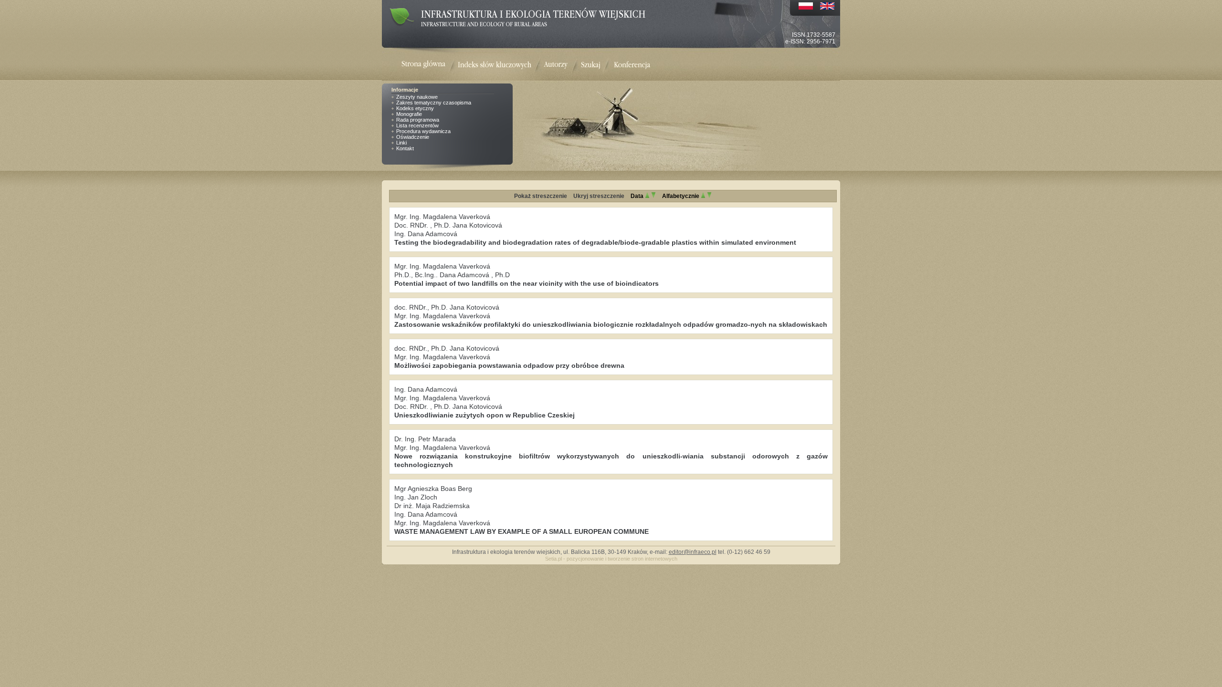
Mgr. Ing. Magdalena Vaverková (442, 216)
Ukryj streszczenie (598, 196)
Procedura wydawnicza (423, 131)
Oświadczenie (412, 137)
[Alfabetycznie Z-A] (709, 196)
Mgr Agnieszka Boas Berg (433, 488)
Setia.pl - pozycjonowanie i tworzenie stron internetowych (611, 559)
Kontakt (405, 148)
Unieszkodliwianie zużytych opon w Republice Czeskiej (484, 415)
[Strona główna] (429, 65)
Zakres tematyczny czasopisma (433, 102)
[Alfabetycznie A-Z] (703, 196)
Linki (401, 143)
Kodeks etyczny (415, 108)
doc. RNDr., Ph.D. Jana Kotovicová (446, 307)
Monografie (409, 114)
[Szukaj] (591, 65)
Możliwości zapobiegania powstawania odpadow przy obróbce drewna (509, 365)
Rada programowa (417, 120)
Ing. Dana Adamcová (425, 234)
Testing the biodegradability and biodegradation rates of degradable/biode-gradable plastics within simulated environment (595, 242)
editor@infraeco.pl (692, 552)
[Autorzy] (555, 65)
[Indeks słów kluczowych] (494, 65)
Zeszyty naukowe (417, 97)
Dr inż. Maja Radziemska (432, 506)
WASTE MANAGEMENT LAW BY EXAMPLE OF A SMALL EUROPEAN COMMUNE (521, 531)
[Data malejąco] (653, 196)
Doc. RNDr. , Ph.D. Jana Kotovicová (448, 225)
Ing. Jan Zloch (415, 497)
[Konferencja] (632, 65)
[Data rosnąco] (647, 196)
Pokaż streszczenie (540, 196)
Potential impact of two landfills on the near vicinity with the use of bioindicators (526, 283)
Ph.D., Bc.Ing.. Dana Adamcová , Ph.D (452, 275)
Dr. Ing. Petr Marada (425, 439)
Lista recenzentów (417, 125)
